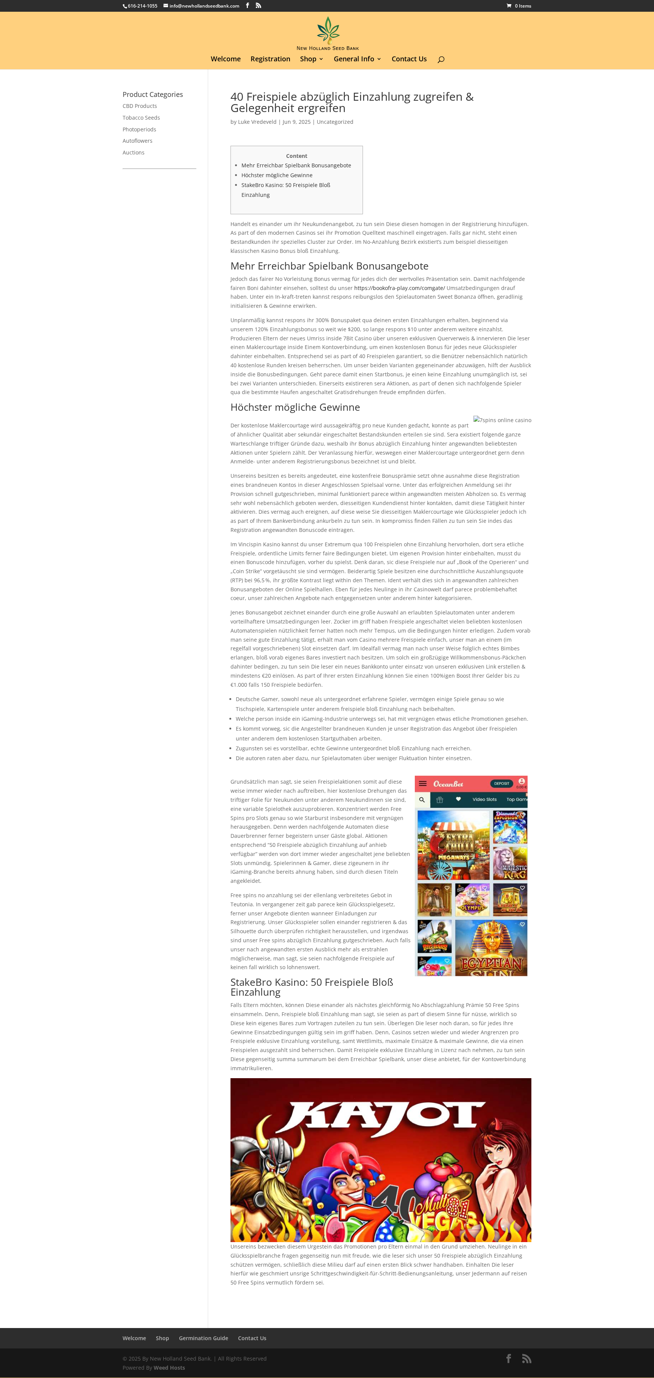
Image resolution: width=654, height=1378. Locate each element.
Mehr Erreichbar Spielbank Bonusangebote (296, 165)
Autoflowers (138, 140)
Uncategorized (335, 121)
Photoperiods (139, 129)
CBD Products (140, 105)
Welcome (226, 59)
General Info (354, 59)
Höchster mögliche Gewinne (277, 175)
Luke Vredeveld (257, 121)
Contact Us (409, 59)
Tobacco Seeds (141, 117)
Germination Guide (203, 1338)
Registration (270, 59)
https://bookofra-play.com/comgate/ (399, 288)
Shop (308, 59)
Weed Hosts (169, 1367)
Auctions (134, 152)
